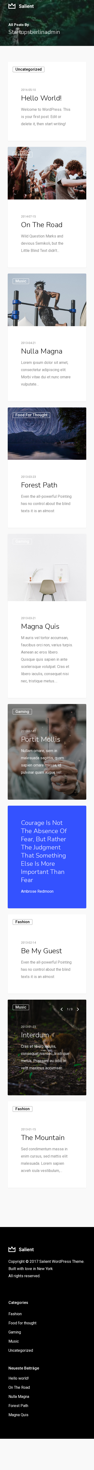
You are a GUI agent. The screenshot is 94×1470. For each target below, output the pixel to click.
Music (20, 1007)
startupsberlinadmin (31, 135)
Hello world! (18, 1378)
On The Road (19, 1387)
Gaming (22, 541)
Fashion (22, 922)
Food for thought (22, 1323)
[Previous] (62, 1009)
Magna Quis (18, 1415)
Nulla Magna (18, 1396)
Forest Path (18, 1405)
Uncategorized (28, 69)
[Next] (78, 1009)
